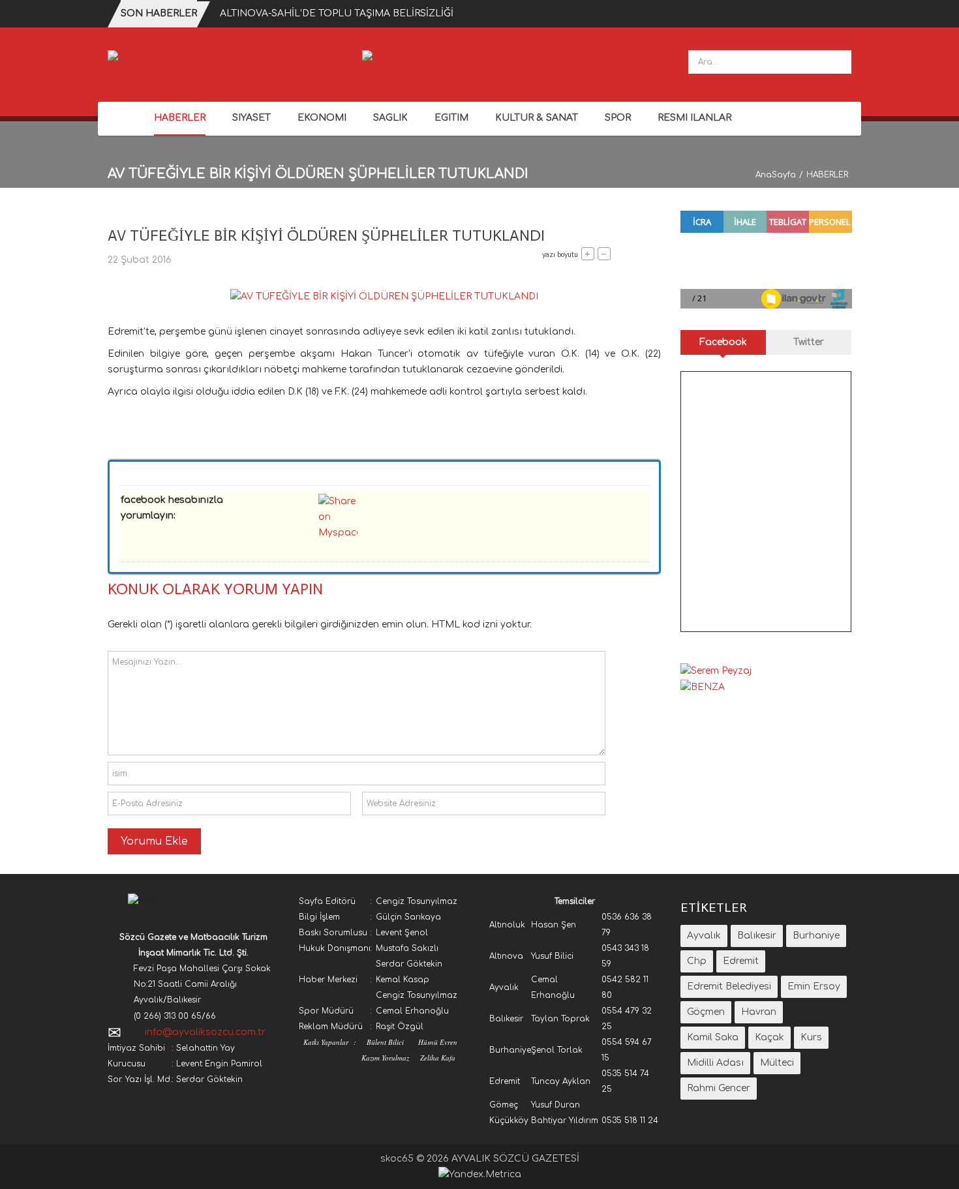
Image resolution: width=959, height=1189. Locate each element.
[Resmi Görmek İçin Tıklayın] (384, 296)
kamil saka (712, 1037)
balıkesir (756, 936)
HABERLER (827, 174)
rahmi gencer (718, 1088)
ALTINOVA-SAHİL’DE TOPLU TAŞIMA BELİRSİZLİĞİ (336, 13)
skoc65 (397, 1159)
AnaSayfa (775, 174)
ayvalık (704, 936)
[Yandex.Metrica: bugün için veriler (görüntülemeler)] (479, 1174)
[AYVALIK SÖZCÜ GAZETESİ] (177, 62)
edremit (741, 961)
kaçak (769, 1037)
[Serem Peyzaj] (397, 58)
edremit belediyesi (729, 986)
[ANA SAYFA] (124, 119)
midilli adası (715, 1063)
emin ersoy (813, 986)
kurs (811, 1037)
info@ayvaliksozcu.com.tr (205, 1032)
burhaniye (816, 936)
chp (697, 961)
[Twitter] (843, 119)
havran (758, 1012)
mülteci (777, 1063)
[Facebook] (824, 119)
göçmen (706, 1012)
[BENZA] (702, 686)
